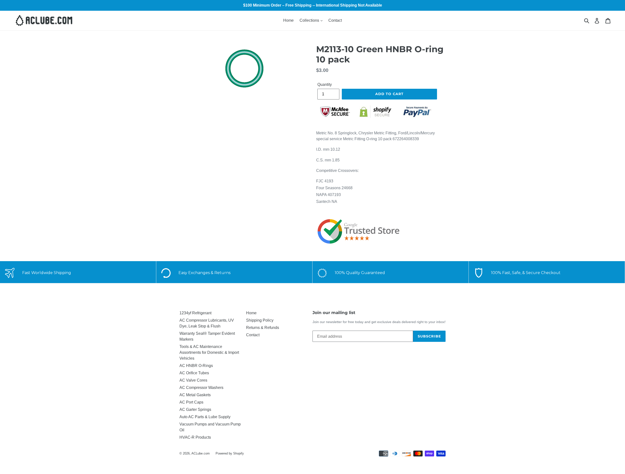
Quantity (324, 84)
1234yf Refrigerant (195, 313)
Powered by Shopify (230, 453)
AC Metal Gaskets (195, 395)
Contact (335, 20)
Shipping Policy (259, 320)
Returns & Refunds (262, 328)
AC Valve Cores (193, 380)
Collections (310, 20)
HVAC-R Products (195, 437)
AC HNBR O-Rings (196, 366)
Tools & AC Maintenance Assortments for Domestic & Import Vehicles (209, 352)
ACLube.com (200, 453)
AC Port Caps (191, 402)
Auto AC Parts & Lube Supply (204, 417)
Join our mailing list (333, 312)
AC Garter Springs (195, 409)
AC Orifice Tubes (194, 373)
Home (288, 20)
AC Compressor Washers (201, 387)
